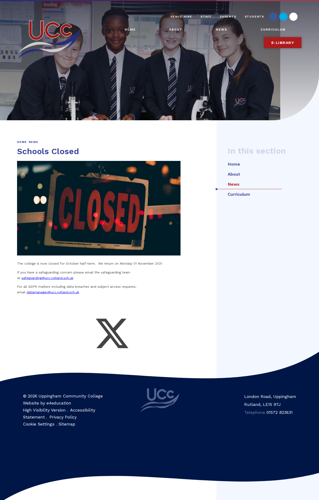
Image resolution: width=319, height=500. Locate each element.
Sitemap (66, 424)
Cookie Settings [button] (38, 424)
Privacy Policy (63, 417)
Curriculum (239, 194)
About (234, 174)
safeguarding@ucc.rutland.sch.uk (47, 278)
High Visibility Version (44, 410)
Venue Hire (181, 16)
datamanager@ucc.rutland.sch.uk (53, 292)
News (33, 142)
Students (254, 16)
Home (22, 142)
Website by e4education (47, 403)
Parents (228, 16)
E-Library (282, 42)
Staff (206, 16)
